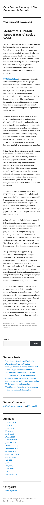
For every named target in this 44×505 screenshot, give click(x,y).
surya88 (26, 323)
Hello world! (32, 406)
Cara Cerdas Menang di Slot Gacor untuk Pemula (20, 9)
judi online (19, 323)
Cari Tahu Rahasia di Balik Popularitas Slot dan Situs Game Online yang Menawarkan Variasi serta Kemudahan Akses (22, 381)
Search (6, 339)
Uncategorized (11, 491)
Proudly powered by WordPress (13, 501)
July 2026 (9, 425)
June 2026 (9, 428)
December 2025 (11, 445)
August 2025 (10, 457)
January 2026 (10, 443)
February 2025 (11, 474)
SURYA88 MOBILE (10, 79)
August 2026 (10, 422)
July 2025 (9, 460)
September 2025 (12, 454)
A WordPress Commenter (13, 406)
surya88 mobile (16, 325)
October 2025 (10, 451)
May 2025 (9, 466)
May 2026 (9, 431)
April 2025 (9, 469)
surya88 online (27, 325)
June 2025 (9, 463)
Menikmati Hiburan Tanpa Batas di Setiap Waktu (19, 34)
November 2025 (11, 448)
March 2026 (10, 437)
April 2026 (9, 434)
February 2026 (11, 440)
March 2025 (10, 471)
